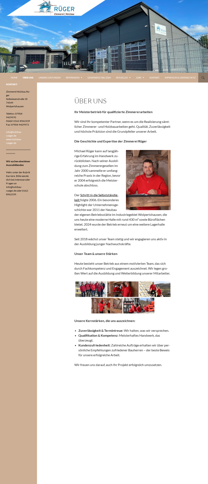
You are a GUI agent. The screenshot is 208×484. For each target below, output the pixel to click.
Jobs (138, 77)
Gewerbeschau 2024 (99, 77)
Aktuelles (122, 77)
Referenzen (72, 77)
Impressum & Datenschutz (180, 77)
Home (14, 77)
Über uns (28, 77)
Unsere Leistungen (50, 77)
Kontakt (154, 77)
